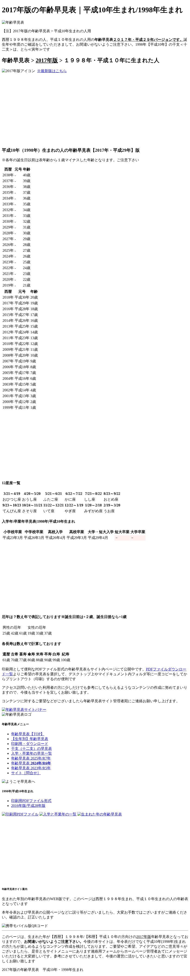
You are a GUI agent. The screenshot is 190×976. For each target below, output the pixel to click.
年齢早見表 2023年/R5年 (31, 768)
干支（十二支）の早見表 (31, 749)
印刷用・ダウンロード (29, 744)
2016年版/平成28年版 (28, 806)
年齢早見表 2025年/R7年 (31, 758)
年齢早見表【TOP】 (27, 734)
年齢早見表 (31, 763)
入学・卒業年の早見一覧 (31, 753)
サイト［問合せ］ (26, 773)
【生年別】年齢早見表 (29, 739)
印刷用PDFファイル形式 (31, 801)
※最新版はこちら (52, 71)
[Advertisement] (41, 109)
